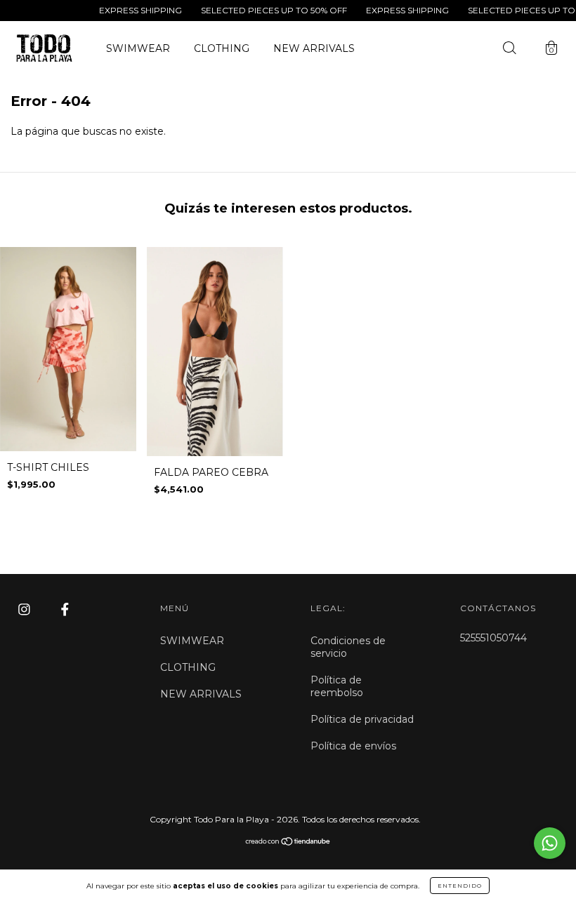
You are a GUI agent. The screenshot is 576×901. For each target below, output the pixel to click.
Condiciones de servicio (348, 647)
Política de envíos (353, 746)
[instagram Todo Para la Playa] (26, 609)
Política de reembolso (336, 686)
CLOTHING (221, 48)
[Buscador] (509, 50)
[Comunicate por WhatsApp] (549, 843)
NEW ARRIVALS (314, 48)
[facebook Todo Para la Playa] (65, 609)
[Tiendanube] (288, 842)
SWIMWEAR (138, 48)
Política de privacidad (362, 719)
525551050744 (493, 638)
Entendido (460, 885)
